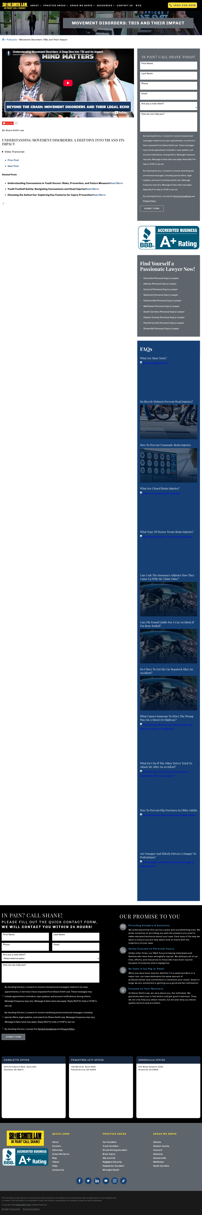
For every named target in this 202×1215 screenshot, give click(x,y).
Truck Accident (110, 1146)
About (34, 5)
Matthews (158, 1162)
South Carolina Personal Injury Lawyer (164, 311)
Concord (157, 1150)
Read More (116, 183)
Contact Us (125, 5)
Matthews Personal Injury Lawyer (161, 306)
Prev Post (13, 160)
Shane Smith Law (23, 1205)
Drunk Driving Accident (115, 1150)
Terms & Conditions (182, 196)
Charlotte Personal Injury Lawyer (161, 278)
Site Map (5, 1209)
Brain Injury (109, 1154)
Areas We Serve (81, 5)
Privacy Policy (149, 201)
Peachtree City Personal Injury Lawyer (163, 323)
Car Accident (109, 1142)
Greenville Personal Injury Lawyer (161, 328)
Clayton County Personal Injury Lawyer (164, 317)
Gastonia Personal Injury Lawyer (160, 295)
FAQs (55, 1166)
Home (3, 40)
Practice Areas (54, 5)
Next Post (13, 166)
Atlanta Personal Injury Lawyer (160, 283)
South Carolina (161, 1166)
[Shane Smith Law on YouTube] (106, 1180)
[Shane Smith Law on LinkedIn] (97, 1180)
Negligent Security (112, 1162)
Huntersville (159, 1158)
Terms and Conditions (31, 1209)
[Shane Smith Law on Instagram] (114, 1180)
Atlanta (157, 1142)
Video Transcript (14, 151)
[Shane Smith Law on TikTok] (123, 1180)
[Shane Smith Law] (15, 5)
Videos (55, 1162)
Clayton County (161, 1146)
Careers (56, 1146)
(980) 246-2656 (184, 5)
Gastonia (158, 1154)
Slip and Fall (109, 1158)
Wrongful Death (111, 1170)
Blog (54, 1158)
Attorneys (57, 1150)
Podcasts (12, 39)
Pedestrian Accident (113, 1166)
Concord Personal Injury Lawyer (160, 289)
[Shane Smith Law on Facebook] (79, 1180)
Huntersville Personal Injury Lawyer (162, 300)
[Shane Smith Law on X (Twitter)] (88, 1180)
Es (140, 5)
